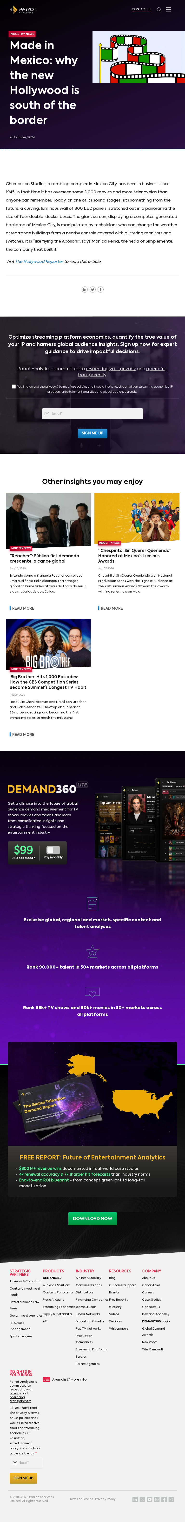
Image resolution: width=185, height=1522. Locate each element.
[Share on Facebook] (101, 289)
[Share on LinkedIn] (85, 289)
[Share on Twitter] (93, 289)
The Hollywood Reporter (39, 262)
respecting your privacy (111, 369)
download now (92, 1219)
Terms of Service (81, 1499)
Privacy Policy (105, 1499)
